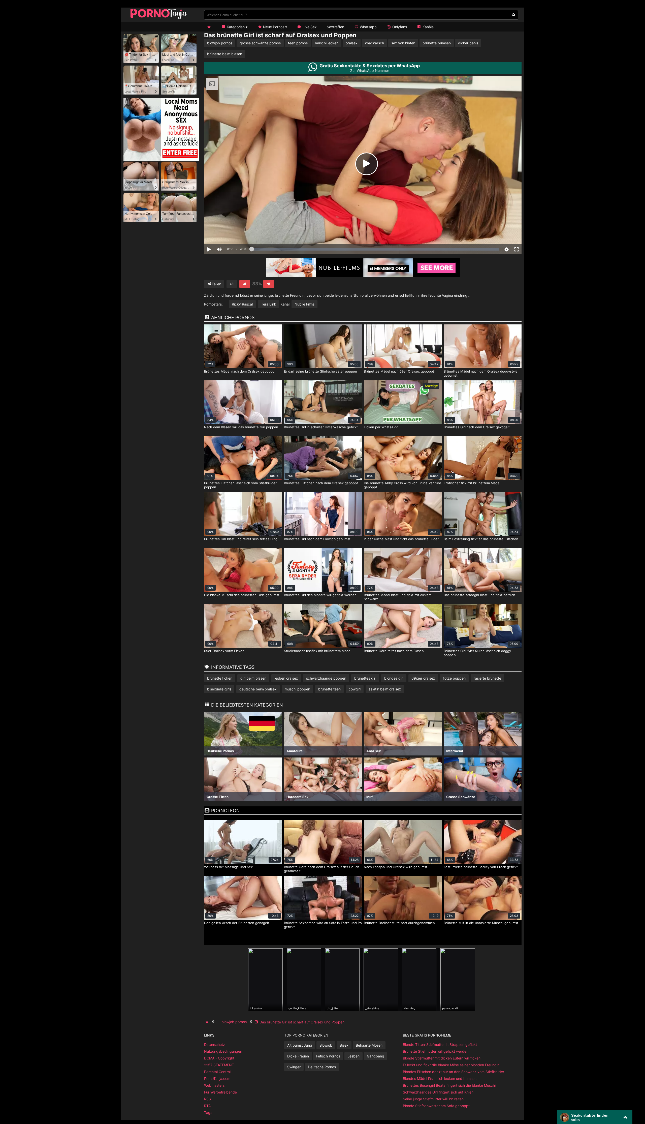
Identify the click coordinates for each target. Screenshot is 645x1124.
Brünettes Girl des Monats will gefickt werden (320, 595)
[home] (207, 1022)
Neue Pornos (273, 27)
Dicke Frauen (298, 1056)
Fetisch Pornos (328, 1056)
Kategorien (235, 27)
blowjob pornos (219, 43)
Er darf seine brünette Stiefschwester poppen (320, 371)
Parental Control (217, 1072)
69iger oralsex (423, 678)
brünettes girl (365, 678)
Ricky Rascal (242, 304)
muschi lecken (326, 43)
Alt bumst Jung (299, 1045)
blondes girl (393, 678)
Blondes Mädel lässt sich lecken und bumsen (439, 1078)
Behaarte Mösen (369, 1045)
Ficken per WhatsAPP (381, 427)
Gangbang (375, 1056)
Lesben (353, 1056)
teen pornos (298, 43)
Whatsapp (368, 27)
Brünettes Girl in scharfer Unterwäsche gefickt (321, 427)
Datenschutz (214, 1044)
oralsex (352, 43)
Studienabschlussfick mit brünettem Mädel (317, 651)
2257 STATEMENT (219, 1065)
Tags (208, 1112)
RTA (207, 1106)
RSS (207, 1099)
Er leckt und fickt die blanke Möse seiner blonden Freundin (451, 1065)
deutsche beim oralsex (258, 689)
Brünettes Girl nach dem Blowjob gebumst (317, 539)
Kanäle (428, 27)
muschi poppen (297, 689)
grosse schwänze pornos (260, 43)
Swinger (294, 1067)
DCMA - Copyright (219, 1058)
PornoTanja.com (217, 1078)
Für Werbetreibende (220, 1092)
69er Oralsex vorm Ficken (224, 651)
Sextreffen (335, 27)
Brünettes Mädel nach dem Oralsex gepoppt (239, 371)
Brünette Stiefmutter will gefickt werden (435, 1051)
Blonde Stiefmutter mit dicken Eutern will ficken (441, 1058)
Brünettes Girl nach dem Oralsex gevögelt (477, 427)
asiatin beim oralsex (385, 689)
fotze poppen (454, 678)
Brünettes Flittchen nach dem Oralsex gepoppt (321, 483)
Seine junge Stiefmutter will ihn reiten (433, 1099)
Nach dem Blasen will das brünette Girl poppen (241, 427)
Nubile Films (304, 304)
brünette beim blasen (224, 54)
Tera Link (268, 304)
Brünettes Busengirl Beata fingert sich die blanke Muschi (449, 1085)
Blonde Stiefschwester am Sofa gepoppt (436, 1106)
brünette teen (329, 689)
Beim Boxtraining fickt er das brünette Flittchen (481, 539)
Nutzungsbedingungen (223, 1051)
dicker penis (468, 43)
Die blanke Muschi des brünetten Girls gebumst (241, 595)
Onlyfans (399, 27)
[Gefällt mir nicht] (268, 284)
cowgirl (355, 689)
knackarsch (374, 43)
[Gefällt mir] (244, 284)
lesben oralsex (286, 678)
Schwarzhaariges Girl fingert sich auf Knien (438, 1092)
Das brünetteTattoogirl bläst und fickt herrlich (479, 595)
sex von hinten (403, 43)
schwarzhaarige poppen (326, 678)
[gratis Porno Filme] (159, 19)
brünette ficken (219, 678)
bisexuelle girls (219, 689)
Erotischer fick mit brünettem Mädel (472, 483)
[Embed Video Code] (232, 284)
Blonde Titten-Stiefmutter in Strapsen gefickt (440, 1044)
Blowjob (325, 1045)
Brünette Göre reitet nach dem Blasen (394, 651)
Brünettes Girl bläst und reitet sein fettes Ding (240, 539)
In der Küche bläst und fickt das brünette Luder (401, 539)
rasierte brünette (487, 678)
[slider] (375, 249)
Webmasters (214, 1085)
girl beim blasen (253, 678)
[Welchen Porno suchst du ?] (513, 15)
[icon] (209, 27)
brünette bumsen (437, 43)
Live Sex (309, 27)
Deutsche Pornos (322, 1067)
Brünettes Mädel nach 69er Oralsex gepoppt (399, 371)
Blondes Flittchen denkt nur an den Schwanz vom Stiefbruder (453, 1072)
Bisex (344, 1045)
